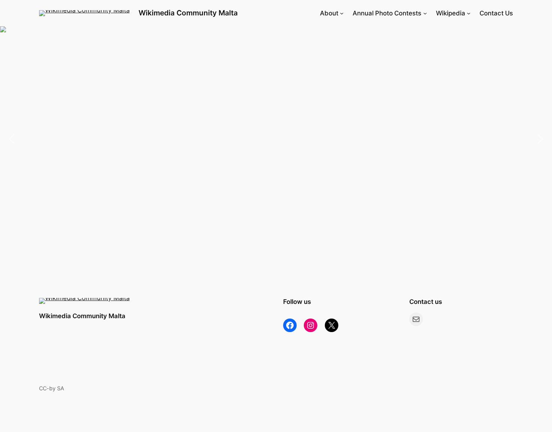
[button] (276, 139)
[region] (276, 139)
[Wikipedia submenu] (469, 13)
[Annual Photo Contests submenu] (425, 13)
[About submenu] (342, 13)
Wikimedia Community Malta (188, 12)
